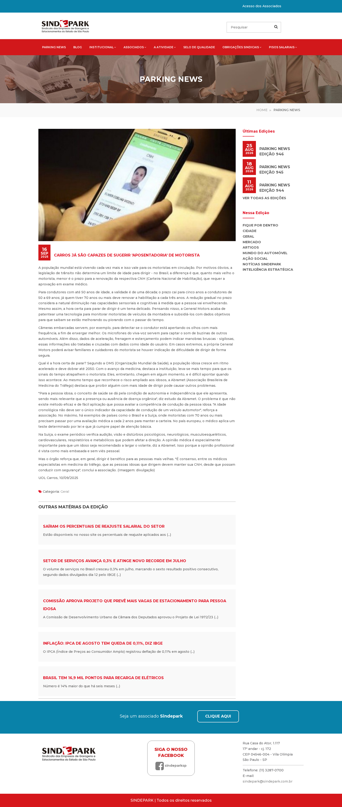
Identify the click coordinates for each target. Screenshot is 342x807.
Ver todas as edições (264, 198)
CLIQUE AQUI (218, 716)
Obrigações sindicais (240, 47)
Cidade (249, 231)
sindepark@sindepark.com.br (267, 781)
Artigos (251, 247)
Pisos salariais (282, 47)
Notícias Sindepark (262, 264)
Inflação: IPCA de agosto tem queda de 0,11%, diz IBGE (103, 643)
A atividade (163, 47)
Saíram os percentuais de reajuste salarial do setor (103, 526)
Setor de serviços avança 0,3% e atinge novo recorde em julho (114, 561)
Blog (77, 47)
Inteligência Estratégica (268, 269)
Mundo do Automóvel (265, 253)
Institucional (101, 47)
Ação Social (255, 258)
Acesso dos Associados (261, 6)
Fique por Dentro (260, 225)
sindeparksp (175, 765)
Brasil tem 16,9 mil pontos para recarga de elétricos (103, 678)
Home (262, 110)
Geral (64, 491)
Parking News (54, 47)
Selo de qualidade (199, 47)
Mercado (252, 242)
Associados (134, 47)
